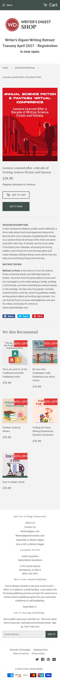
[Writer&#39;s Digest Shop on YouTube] (54, 660)
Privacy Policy (38, 653)
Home (5, 67)
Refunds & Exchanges (20, 649)
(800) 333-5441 (30, 573)
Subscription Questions (30, 560)
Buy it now (16, 206)
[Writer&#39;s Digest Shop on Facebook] (42, 660)
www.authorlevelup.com (15, 307)
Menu (9, 5)
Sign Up (51, 634)
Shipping (7, 184)
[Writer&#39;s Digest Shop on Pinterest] (48, 660)
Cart (53, 4)
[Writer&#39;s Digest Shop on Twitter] (37, 660)
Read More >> (30, 606)
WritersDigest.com (30, 531)
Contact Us (30, 527)
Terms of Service (21, 653)
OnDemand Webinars (25, 67)
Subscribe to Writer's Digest (30, 540)
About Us (30, 522)
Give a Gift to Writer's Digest (30, 544)
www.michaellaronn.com (37, 300)
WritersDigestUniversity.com (30, 535)
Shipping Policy (41, 649)
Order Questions (30, 556)
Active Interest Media (32, 669)
